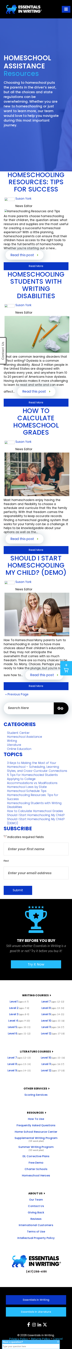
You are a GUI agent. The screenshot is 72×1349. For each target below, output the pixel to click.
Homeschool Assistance (24, 737)
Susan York (23, 199)
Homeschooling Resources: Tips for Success (32, 797)
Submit (18, 890)
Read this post (23, 255)
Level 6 (19, 1033)
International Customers (36, 1225)
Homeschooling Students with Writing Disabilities (34, 805)
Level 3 (19, 1014)
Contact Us (36, 1206)
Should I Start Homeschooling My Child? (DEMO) (36, 821)
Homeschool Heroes (36, 1175)
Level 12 (53, 1033)
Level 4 (19, 1021)
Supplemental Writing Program (36, 1139)
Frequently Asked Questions (36, 1125)
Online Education (19, 749)
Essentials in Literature (36, 1312)
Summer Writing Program (36, 1148)
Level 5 (19, 1027)
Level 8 (53, 1008)
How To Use (36, 1119)
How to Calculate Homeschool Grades (35, 811)
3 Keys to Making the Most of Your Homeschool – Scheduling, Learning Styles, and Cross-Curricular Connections (37, 767)
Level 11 (53, 1027)
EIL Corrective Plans (36, 1156)
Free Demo (36, 1163)
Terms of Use (36, 1232)
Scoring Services (36, 1095)
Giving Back (36, 1212)
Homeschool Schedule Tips (27, 791)
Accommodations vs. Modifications (32, 783)
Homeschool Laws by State (27, 787)
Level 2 (19, 1008)
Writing (12, 741)
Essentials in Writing (36, 1300)
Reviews (36, 1219)
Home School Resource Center (36, 1132)
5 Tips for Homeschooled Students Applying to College (32, 777)
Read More (36, 266)
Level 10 (53, 1021)
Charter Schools (36, 1169)
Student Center (18, 733)
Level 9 (53, 1014)
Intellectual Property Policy (36, 1238)
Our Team (36, 1200)
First (6, 861)
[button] (66, 9)
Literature (14, 745)
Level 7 (53, 1002)
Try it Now (36, 964)
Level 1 (19, 1002)
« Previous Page (17, 694)
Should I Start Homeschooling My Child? (36, 815)
